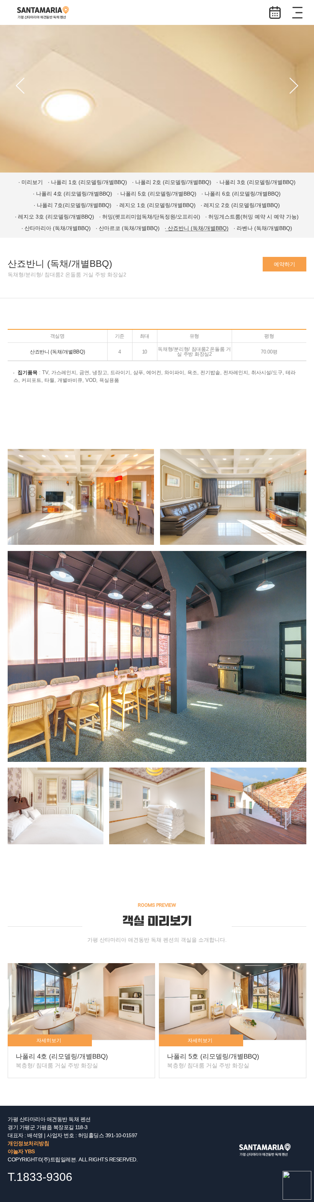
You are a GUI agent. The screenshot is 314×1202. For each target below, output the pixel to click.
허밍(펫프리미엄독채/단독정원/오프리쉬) (151, 217)
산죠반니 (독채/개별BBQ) (198, 228)
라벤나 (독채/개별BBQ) (264, 228)
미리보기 (32, 182)
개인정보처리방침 (28, 1143)
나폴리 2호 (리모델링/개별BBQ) (173, 182)
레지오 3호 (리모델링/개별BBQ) (56, 217)
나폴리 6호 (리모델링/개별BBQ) (242, 194)
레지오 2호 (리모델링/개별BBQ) (242, 205)
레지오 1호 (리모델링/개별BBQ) (157, 205)
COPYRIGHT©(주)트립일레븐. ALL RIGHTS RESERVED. (72, 1159)
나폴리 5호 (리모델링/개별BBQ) (158, 194)
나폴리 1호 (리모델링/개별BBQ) (89, 182)
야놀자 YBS (21, 1151)
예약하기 (275, 12)
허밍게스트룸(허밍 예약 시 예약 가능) (253, 217)
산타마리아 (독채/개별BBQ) (58, 228)
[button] (20, 86)
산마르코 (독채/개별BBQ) (129, 228)
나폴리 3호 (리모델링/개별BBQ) (257, 182)
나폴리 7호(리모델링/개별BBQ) (74, 205)
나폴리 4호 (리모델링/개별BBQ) (74, 194)
